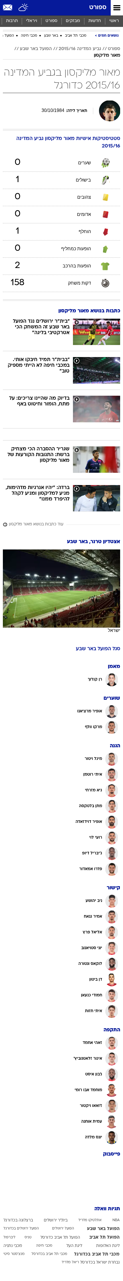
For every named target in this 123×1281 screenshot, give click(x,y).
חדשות (94, 21)
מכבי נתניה (12, 1246)
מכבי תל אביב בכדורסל (49, 1254)
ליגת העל (74, 1246)
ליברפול (9, 1237)
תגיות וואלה (107, 1209)
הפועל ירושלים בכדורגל (21, 1228)
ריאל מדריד (70, 1262)
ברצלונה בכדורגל (18, 1220)
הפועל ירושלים (63, 1228)
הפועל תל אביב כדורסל (60, 1237)
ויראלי (31, 21)
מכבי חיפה (29, 36)
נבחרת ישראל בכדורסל (100, 1262)
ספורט (97, 8)
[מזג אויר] (24, 7)
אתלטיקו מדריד (90, 1220)
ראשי (114, 21)
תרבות (12, 21)
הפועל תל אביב (104, 1237)
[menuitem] (94, 21)
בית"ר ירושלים (56, 1220)
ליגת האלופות (108, 1246)
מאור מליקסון (107, 55)
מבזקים (73, 21)
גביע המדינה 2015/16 (80, 49)
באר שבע (51, 36)
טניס (28, 1237)
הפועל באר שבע (36, 49)
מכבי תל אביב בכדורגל (97, 1254)
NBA (116, 1220)
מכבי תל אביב (75, 36)
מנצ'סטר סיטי (14, 1254)
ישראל (114, 630)
